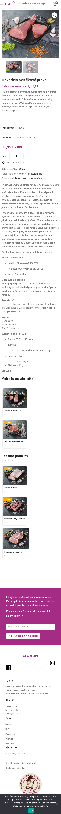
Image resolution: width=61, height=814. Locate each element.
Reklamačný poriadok (15, 753)
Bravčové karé (10, 488)
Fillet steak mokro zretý (15, 441)
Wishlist (9, 739)
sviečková (39, 178)
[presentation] (5, 460)
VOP (7, 758)
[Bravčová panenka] (15, 390)
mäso (24, 178)
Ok (31, 810)
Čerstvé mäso (19, 174)
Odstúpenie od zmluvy (15, 768)
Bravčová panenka (12, 411)
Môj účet (9, 724)
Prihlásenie (10, 734)
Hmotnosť (8, 127)
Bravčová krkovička (13, 552)
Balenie (7, 137)
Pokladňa (9, 743)
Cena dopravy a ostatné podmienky (21, 763)
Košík (8, 729)
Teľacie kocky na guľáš (14, 518)
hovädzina (15, 178)
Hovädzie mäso (34, 174)
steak (30, 178)
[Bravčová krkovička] (16, 529)
